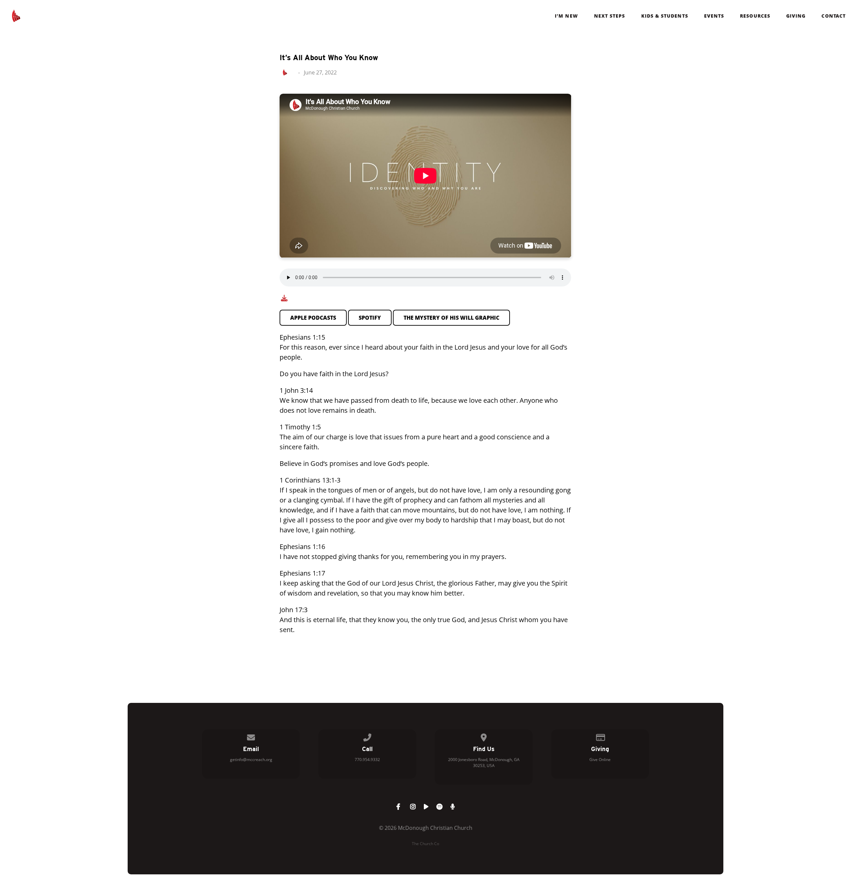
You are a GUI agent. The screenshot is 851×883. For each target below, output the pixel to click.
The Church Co (425, 843)
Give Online (600, 759)
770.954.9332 (367, 759)
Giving (795, 16)
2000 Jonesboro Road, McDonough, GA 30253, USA (484, 762)
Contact (833, 16)
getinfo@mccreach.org (251, 759)
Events (714, 16)
